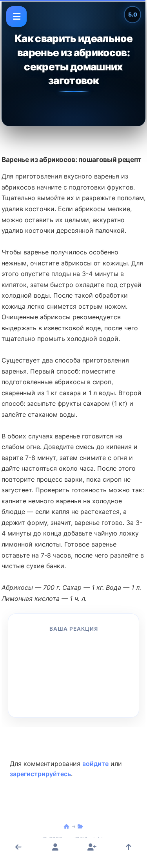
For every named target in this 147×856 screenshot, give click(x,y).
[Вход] (55, 847)
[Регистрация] (91, 847)
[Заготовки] (80, 826)
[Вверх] (128, 847)
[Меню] (16, 16)
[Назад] (18, 847)
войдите (95, 764)
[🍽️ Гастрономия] (66, 826)
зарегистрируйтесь (40, 774)
